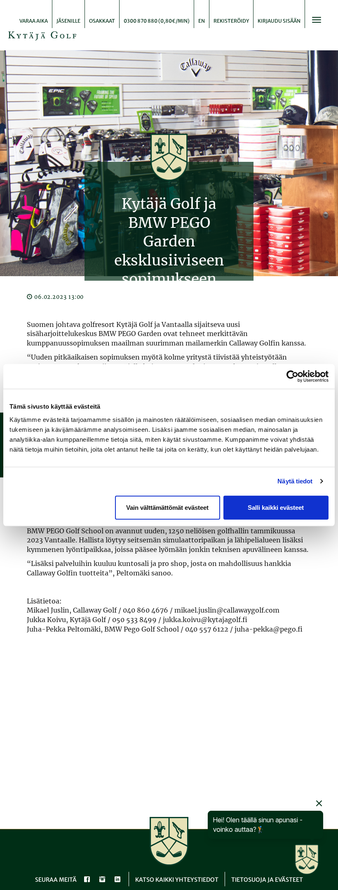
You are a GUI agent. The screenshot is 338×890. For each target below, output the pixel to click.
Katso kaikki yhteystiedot (176, 879)
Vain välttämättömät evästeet (167, 507)
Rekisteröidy (231, 21)
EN (201, 21)
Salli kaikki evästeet (276, 507)
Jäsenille (68, 21)
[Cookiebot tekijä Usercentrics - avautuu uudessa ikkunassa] (292, 376)
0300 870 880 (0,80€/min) (157, 21)
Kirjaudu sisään (279, 21)
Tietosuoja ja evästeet (267, 879)
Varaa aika (33, 21)
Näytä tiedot (294, 481)
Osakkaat (102, 21)
